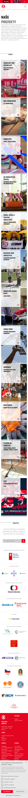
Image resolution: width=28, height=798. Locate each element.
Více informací (4, 773)
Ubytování (4, 738)
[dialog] (14, 779)
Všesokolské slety (18, 749)
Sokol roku (4, 756)
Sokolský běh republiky (7, 755)
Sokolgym (4, 746)
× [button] (26, 762)
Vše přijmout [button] (7, 791)
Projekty (10, 54)
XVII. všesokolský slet (7, 747)
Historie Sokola (18, 747)
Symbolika (17, 750)
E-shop (3, 740)
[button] (14, 795)
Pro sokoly (6, 1)
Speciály (16, 759)
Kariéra (16, 752)
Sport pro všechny (18, 753)
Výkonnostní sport (18, 755)
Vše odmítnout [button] (20, 791)
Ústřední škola (17, 756)
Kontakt (16, 719)
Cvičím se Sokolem (6, 753)
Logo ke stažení (18, 720)
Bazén (3, 737)
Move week (4, 749)
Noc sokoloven (5, 759)
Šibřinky (3, 758)
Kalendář (16, 758)
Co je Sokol (17, 746)
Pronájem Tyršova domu (8, 735)
